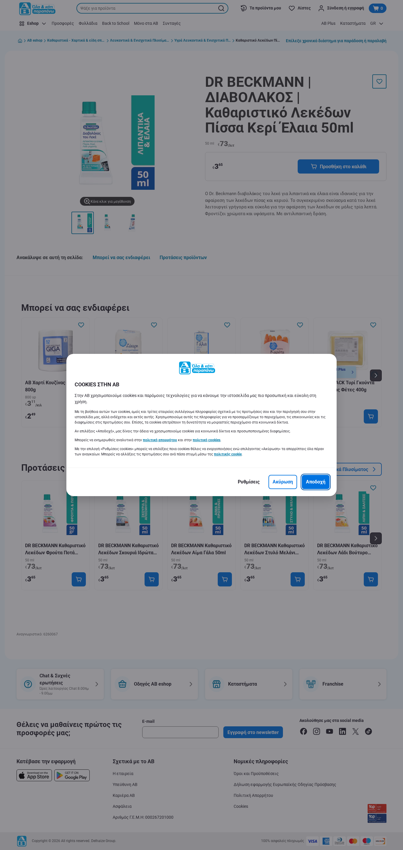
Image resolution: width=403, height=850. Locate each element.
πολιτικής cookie (228, 454)
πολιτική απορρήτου (160, 440)
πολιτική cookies (206, 440)
